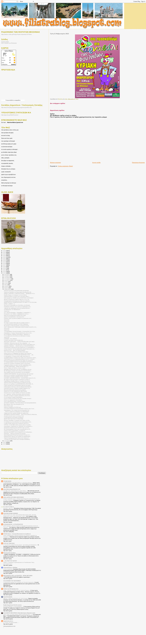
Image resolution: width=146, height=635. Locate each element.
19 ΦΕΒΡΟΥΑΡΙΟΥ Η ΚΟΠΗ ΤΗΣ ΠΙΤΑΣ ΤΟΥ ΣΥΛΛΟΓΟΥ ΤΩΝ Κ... (20, 357)
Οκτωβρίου (7, 277)
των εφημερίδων (16, 100)
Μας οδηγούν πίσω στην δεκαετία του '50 (14, 404)
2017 (4, 265)
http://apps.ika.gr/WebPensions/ (9, 115)
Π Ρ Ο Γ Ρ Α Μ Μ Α (8, 569)
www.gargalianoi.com (9, 626)
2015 (4, 268)
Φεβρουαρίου (7, 289)
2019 (4, 261)
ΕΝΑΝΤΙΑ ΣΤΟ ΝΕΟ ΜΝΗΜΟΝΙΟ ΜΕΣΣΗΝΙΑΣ (15, 391)
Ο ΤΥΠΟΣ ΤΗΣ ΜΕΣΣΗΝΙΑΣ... (11, 622)
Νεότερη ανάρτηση (55, 162)
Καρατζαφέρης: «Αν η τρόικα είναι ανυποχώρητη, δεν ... (17, 410)
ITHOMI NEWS (7, 481)
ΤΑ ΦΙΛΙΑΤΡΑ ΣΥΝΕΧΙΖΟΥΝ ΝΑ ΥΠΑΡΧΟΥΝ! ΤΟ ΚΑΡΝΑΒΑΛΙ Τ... (20, 347)
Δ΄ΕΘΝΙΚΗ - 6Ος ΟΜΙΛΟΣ (10, 338)
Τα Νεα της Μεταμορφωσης (10, 588)
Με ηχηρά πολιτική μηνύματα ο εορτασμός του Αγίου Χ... (17, 379)
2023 (4, 255)
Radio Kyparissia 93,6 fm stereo (12, 605)
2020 (4, 260)
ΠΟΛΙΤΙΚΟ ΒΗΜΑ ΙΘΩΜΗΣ (10, 513)
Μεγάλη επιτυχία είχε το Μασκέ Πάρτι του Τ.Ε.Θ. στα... (17, 299)
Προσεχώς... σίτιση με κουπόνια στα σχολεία (14, 433)
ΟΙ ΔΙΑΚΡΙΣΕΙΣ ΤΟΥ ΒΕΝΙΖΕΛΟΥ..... (13, 309)
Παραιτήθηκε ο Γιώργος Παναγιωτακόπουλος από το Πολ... (18, 333)
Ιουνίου (6, 283)
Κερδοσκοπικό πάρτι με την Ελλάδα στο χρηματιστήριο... (17, 436)
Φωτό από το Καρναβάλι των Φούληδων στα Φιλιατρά (17, 305)
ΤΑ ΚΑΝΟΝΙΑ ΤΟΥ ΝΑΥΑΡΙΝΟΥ (12, 580)
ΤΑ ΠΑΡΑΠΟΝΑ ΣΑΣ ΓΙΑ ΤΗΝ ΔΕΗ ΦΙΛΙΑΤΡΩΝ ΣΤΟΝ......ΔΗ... (19, 354)
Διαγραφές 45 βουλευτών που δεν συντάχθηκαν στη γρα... (18, 369)
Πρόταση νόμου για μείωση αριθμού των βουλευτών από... (18, 318)
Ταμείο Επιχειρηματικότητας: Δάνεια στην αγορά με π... (17, 438)
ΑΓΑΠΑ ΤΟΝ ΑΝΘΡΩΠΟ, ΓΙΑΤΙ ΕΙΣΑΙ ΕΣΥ (14, 317)
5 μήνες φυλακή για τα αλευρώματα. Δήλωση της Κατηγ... (17, 385)
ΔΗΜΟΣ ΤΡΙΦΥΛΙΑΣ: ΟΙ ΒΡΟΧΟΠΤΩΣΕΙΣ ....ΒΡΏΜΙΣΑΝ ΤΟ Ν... (19, 293)
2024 (4, 254)
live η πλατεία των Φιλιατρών (9, 43)
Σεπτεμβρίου (7, 279)
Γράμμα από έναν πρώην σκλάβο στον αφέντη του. (16, 413)
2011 (4, 442)
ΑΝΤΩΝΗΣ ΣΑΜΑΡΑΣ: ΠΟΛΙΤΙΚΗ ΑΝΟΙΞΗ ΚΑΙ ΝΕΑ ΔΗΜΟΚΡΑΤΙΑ (20, 402)
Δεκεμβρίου (7, 274)
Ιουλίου (6, 281)
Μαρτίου (6, 287)
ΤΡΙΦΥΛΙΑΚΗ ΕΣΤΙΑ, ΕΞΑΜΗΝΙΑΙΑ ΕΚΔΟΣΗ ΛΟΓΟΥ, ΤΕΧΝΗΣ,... (20, 359)
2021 (4, 258)
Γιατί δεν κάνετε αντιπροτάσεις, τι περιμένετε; (14, 430)
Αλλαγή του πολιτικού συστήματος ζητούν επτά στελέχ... (17, 363)
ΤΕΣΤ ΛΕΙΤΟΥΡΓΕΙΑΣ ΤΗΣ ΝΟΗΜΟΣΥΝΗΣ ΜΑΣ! (16, 352)
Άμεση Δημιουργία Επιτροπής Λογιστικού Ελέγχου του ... (17, 435)
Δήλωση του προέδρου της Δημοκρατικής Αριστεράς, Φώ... (18, 375)
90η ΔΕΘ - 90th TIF (8, 508)
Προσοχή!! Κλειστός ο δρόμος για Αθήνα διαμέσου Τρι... (17, 388)
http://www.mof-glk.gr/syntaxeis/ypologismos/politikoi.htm (16, 107)
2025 (4, 252)
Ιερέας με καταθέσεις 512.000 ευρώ (12, 407)
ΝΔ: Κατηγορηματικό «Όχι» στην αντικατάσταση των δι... (17, 429)
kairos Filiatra (9, 51)
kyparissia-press (8, 621)
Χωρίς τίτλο (6, 311)
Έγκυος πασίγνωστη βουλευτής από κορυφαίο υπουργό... (18, 398)
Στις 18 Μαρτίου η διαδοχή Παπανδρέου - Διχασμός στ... (17, 334)
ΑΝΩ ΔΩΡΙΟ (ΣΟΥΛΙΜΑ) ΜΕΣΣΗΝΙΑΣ (13, 497)
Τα (6, 100)
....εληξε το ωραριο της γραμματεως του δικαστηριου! (16, 411)
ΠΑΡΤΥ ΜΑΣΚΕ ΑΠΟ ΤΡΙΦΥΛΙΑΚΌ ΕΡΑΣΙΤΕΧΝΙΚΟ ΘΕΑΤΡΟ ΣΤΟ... (20, 327)
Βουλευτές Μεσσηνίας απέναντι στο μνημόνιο (15, 389)
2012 (4, 273)
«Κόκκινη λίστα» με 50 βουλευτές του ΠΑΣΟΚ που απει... (17, 382)
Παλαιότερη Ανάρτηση (138, 162)
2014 (4, 269)
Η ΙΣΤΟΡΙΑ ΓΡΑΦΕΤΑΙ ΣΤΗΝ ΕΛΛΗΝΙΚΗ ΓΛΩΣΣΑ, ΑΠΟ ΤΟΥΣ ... (19, 408)
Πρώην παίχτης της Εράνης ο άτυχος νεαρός (14, 368)
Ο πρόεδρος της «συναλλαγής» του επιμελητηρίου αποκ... (18, 422)
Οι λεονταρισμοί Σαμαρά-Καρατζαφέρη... (13, 397)
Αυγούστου (7, 280)
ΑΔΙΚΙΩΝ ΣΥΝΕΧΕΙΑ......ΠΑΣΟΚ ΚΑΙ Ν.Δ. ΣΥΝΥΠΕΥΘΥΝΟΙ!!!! (19, 346)
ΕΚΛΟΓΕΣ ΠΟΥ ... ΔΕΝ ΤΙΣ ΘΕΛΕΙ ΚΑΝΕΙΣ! (14, 350)
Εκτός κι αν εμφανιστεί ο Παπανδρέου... (13, 400)
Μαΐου (5, 284)
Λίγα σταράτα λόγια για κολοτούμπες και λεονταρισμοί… (17, 372)
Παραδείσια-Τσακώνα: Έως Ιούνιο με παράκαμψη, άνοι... (17, 306)
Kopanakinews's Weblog (10, 567)
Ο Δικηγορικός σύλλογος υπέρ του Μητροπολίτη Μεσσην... (18, 386)
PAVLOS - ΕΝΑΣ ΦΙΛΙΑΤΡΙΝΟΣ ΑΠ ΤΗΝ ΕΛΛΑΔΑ (15, 598)
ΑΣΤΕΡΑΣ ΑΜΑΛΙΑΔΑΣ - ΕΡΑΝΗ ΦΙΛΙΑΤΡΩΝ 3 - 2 (16, 366)
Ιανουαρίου (7, 440)
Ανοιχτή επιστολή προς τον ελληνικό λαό (14, 416)
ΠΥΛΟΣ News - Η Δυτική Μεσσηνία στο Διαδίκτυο (17, 534)
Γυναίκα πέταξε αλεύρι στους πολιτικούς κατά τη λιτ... (16, 423)
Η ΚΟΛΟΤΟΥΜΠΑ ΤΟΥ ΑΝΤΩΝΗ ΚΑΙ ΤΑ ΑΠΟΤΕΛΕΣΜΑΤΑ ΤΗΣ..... (20, 344)
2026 (4, 250)
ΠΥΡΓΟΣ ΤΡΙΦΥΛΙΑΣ (9, 543)
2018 (4, 263)
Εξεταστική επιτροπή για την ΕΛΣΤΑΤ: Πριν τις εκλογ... (17, 427)
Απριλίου (6, 286)
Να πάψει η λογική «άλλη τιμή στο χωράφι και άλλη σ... (17, 322)
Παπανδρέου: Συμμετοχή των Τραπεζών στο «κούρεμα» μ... (18, 426)
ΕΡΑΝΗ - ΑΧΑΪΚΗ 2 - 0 (9, 303)
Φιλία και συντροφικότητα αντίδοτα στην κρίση (15, 315)
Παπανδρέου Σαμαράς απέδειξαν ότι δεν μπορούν (16, 376)
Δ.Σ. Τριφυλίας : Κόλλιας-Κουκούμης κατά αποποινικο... (17, 394)
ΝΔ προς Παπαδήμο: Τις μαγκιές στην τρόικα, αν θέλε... (17, 420)
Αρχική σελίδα (96, 162)
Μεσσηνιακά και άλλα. (9, 552)
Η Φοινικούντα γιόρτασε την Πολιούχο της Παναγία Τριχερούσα (18, 582)
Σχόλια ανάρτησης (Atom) (65, 166)
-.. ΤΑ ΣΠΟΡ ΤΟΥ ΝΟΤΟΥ (10, 561)
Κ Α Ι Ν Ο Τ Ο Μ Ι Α (8, 506)
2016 (4, 266)
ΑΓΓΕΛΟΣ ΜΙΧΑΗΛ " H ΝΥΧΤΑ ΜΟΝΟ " (13, 606)
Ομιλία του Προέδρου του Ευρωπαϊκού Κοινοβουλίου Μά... (18, 292)
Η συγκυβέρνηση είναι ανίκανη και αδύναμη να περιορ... (17, 335)
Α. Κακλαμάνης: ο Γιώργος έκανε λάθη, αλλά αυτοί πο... (17, 356)
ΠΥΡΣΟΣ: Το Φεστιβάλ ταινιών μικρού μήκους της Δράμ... (17, 424)
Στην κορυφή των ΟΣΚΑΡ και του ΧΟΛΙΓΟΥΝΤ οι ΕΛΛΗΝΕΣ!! (18, 298)
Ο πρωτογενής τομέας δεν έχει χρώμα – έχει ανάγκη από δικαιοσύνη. (20, 544)
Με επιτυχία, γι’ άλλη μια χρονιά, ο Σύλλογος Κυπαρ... (17, 325)
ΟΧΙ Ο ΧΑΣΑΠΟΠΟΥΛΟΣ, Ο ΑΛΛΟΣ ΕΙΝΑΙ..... (15, 401)
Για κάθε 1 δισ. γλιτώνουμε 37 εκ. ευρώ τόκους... (15, 490)
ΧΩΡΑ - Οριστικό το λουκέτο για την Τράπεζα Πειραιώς (16, 590)
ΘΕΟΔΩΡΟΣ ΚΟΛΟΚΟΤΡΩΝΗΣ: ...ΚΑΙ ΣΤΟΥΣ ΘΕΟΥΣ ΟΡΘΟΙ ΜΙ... (20, 414)
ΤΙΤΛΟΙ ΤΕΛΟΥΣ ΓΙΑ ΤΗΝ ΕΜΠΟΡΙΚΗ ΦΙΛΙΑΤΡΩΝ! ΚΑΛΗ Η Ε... (19, 349)
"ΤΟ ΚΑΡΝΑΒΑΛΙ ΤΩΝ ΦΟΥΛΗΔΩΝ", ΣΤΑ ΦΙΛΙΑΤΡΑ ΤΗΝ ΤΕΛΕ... (20, 331)
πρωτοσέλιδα (10, 100)
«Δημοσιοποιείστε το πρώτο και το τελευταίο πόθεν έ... (17, 296)
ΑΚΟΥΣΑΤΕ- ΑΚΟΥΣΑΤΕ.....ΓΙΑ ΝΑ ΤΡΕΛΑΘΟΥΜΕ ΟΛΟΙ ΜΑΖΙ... (19, 341)
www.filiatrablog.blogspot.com (11, 489)
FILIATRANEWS (7, 597)
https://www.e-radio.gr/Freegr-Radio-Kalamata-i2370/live (16, 34)
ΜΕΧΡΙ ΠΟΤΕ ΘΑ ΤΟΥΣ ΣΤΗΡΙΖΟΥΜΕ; (13, 419)
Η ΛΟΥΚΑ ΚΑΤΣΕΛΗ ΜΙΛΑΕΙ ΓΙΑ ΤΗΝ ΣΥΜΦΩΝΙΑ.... (16, 324)
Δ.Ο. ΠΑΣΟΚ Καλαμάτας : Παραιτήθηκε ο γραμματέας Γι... (17, 312)
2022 (4, 257)
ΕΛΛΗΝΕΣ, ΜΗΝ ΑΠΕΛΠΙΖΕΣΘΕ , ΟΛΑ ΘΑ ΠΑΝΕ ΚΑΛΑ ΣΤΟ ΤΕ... (20, 378)
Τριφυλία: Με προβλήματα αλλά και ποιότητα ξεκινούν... (17, 308)
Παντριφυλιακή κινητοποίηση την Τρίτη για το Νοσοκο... (17, 301)
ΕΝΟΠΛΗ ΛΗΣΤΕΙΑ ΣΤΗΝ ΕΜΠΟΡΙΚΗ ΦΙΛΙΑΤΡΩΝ (16, 290)
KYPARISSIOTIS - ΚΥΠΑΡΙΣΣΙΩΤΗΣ (13, 524)
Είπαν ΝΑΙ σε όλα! (8, 405)
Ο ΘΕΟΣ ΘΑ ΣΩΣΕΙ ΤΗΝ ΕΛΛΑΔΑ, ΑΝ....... (14, 340)
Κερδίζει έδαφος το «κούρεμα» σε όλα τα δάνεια (15, 295)
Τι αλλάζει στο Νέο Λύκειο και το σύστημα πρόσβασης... (17, 439)
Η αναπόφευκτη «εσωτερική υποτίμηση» (13, 417)
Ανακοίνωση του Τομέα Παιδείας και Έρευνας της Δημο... (17, 392)
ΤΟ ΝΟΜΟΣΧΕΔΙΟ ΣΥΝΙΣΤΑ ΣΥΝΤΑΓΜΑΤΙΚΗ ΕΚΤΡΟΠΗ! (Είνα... (20, 362)
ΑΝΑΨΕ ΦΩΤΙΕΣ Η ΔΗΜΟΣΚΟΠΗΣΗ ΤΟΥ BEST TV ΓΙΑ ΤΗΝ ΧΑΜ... (20, 302)
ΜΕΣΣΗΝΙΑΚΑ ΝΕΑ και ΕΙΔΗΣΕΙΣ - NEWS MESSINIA (17, 575)
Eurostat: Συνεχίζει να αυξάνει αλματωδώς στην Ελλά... (17, 395)
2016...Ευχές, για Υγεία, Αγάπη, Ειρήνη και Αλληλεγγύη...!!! (17, 614)
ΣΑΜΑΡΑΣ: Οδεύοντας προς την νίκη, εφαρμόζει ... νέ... (17, 343)
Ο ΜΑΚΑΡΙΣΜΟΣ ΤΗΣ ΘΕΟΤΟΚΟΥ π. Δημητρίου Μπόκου (17, 482)
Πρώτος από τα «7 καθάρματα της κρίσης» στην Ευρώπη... (18, 353)
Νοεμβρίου (7, 276)
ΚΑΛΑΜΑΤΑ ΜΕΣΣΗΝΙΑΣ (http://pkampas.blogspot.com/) (19, 613)
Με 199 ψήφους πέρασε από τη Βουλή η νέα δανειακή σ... (18, 370)
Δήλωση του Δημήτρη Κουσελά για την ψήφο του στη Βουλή (18, 360)
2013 (4, 271)
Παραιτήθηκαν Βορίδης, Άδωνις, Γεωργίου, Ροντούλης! (17, 381)
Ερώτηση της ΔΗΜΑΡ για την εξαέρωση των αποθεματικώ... (18, 432)
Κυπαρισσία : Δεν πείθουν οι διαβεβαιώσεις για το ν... (16, 314)
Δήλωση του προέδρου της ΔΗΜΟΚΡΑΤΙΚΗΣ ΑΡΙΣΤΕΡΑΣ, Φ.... (19, 384)
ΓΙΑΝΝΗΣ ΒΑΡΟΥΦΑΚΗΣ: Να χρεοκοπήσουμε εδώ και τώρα (18, 373)
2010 (4, 444)
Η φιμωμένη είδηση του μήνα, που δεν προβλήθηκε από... (18, 365)
